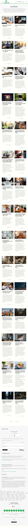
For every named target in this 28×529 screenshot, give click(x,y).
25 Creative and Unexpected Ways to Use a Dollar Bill (7, 241)
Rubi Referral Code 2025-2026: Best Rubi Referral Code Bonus (20, 371)
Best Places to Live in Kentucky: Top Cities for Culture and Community (7, 318)
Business (3, 74)
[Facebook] (7, 38)
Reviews (11, 498)
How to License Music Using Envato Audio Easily (19, 402)
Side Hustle (17, 498)
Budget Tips (14, 491)
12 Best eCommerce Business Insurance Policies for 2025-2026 (19, 51)
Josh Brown (5, 27)
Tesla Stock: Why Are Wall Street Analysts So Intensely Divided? (20, 77)
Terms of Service (22, 513)
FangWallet (3, 456)
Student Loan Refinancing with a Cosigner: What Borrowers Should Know (8, 160)
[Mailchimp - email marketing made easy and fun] (22, 450)
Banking (3, 100)
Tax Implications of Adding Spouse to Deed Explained (7, 371)
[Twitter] (8, 38)
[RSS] (14, 510)
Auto (1, 491)
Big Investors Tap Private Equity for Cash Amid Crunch (8, 402)
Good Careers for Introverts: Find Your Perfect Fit (19, 343)
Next (17, 421)
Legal (23, 494)
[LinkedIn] (19, 510)
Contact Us (12, 513)
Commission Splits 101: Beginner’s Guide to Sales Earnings (8, 187)
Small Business (22, 498)
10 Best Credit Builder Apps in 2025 (7, 214)
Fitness (1, 494)
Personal (9, 497)
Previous (11, 421)
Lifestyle (3, 315)
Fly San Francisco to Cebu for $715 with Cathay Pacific (20, 318)
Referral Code (23, 497)
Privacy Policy (17, 513)
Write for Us (4, 513)
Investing (20, 494)
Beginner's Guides (4, 48)
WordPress (23, 517)
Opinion (3, 128)
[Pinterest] (9, 38)
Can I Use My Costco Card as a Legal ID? (8, 51)
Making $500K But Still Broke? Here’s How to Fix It (8, 131)
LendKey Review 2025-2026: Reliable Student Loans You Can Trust (7, 343)
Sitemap (11, 514)
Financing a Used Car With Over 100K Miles (19, 187)
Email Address (4, 446)
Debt (15, 100)
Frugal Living (16, 157)
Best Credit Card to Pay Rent (20, 26)
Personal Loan (13, 497)
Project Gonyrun (15, 514)
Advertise (8, 513)
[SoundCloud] (23, 510)
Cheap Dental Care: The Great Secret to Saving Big (20, 160)
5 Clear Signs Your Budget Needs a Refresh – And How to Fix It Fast (20, 215)
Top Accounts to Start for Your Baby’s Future (8, 292)
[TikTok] (21, 510)
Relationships (2, 498)
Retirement (7, 498)
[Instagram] (9, 510)
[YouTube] (16, 510)
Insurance (16, 494)
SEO (13, 498)
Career (22, 491)
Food (4, 494)
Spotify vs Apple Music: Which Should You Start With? (20, 131)
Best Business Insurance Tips (7, 77)
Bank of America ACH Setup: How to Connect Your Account (7, 103)
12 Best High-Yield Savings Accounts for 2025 (19, 266)
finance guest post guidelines (12, 471)
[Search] (26, 2)
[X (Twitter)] (7, 510)
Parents (5, 497)
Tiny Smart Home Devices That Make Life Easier (7, 266)
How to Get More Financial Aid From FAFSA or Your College (20, 103)
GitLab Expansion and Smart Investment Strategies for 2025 (19, 292)
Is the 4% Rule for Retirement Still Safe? (19, 241)
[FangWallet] (6, 1)
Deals (15, 315)
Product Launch (18, 497)
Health (12, 494)
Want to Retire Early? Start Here (7, 26)
